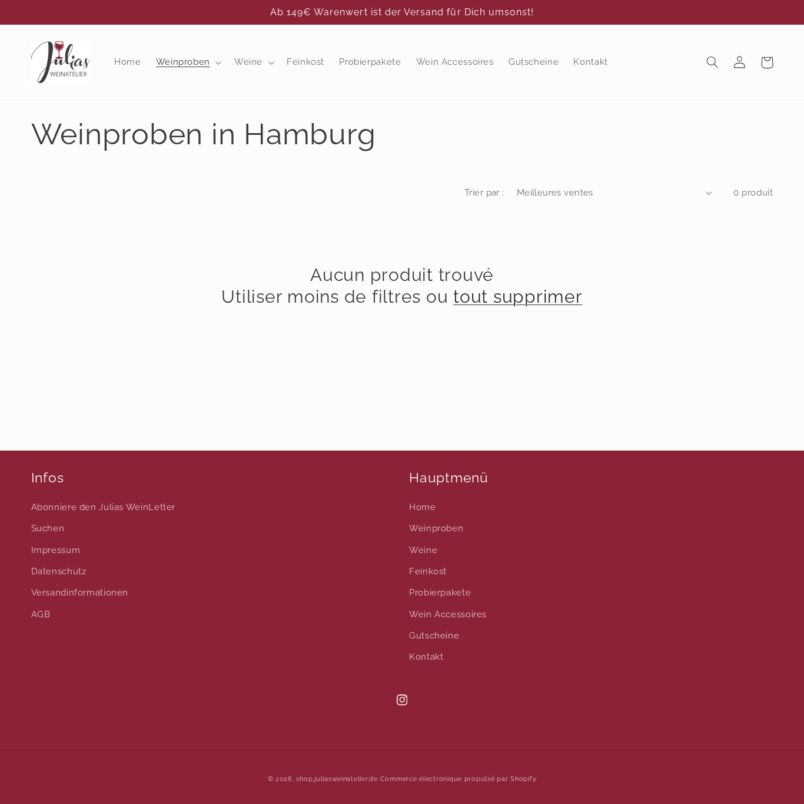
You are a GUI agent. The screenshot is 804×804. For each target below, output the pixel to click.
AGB (41, 614)
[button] (187, 62)
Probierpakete (440, 592)
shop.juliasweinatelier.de (336, 778)
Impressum (56, 550)
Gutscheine (434, 635)
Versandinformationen (80, 592)
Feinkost (428, 571)
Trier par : (484, 192)
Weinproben (436, 528)
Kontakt (426, 656)
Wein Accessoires (448, 614)
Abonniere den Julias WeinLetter (103, 507)
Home (422, 507)
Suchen (48, 528)
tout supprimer (518, 296)
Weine (423, 550)
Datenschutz (59, 571)
